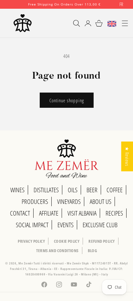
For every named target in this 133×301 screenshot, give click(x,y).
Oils (72, 189)
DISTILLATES (46, 189)
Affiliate (48, 213)
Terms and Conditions (57, 250)
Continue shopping (66, 100)
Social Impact (32, 224)
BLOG (92, 250)
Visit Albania (82, 213)
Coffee (115, 189)
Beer (92, 189)
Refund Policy (101, 241)
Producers (35, 201)
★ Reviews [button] (127, 156)
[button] (73, 23)
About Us (100, 201)
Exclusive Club (100, 224)
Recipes (114, 213)
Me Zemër (26, 263)
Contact (20, 213)
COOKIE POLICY (66, 241)
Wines (17, 189)
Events (65, 224)
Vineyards (69, 201)
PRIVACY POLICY (31, 241)
